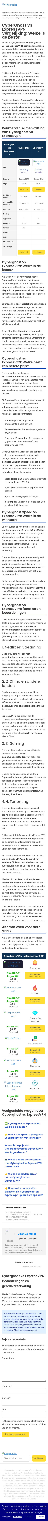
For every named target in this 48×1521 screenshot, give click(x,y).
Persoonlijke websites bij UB (18, 1219)
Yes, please (38, 1458)
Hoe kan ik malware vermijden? (19, 1212)
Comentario (8, 1358)
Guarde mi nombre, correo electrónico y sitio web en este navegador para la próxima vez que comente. (24, 1424)
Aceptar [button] (40, 1517)
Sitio (4, 1409)
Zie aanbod (24, 189)
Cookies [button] (29, 1516)
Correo (6, 1398)
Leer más (17, 1516)
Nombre (7, 1386)
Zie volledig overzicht (24, 171)
